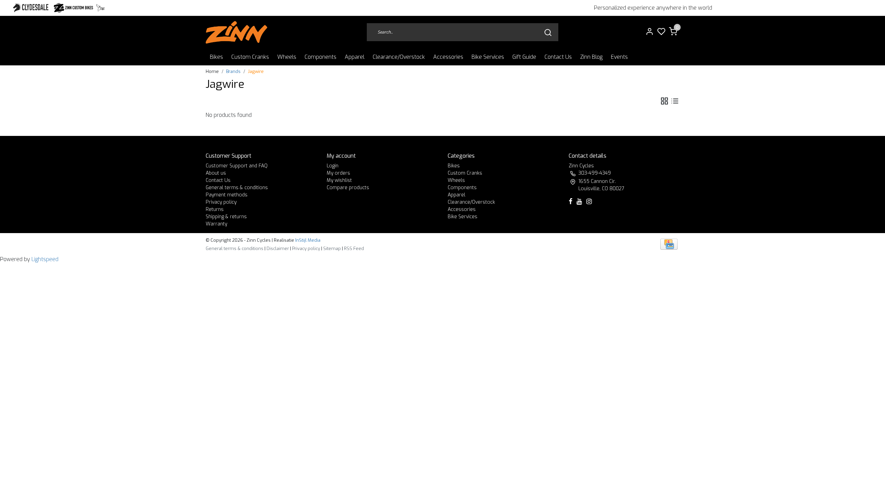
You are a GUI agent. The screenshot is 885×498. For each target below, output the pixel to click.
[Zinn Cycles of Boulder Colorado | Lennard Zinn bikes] (236, 32)
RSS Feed (354, 248)
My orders (338, 173)
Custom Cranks (250, 57)
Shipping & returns (226, 216)
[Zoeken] (548, 32)
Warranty (216, 224)
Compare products (348, 187)
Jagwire (256, 71)
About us (216, 173)
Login (332, 166)
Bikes (216, 57)
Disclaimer (278, 248)
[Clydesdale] (31, 8)
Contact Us (558, 57)
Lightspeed (44, 259)
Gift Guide (524, 57)
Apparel (354, 57)
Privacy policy (221, 202)
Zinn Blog (591, 57)
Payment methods (227, 195)
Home (212, 71)
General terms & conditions (237, 187)
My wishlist (339, 180)
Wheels (286, 57)
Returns (215, 209)
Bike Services (488, 57)
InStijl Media (307, 240)
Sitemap (332, 248)
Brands (233, 71)
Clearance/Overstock (399, 57)
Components (320, 57)
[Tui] (100, 8)
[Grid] (664, 101)
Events (619, 57)
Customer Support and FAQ (237, 166)
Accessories (448, 57)
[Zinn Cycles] (74, 8)
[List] (674, 101)
